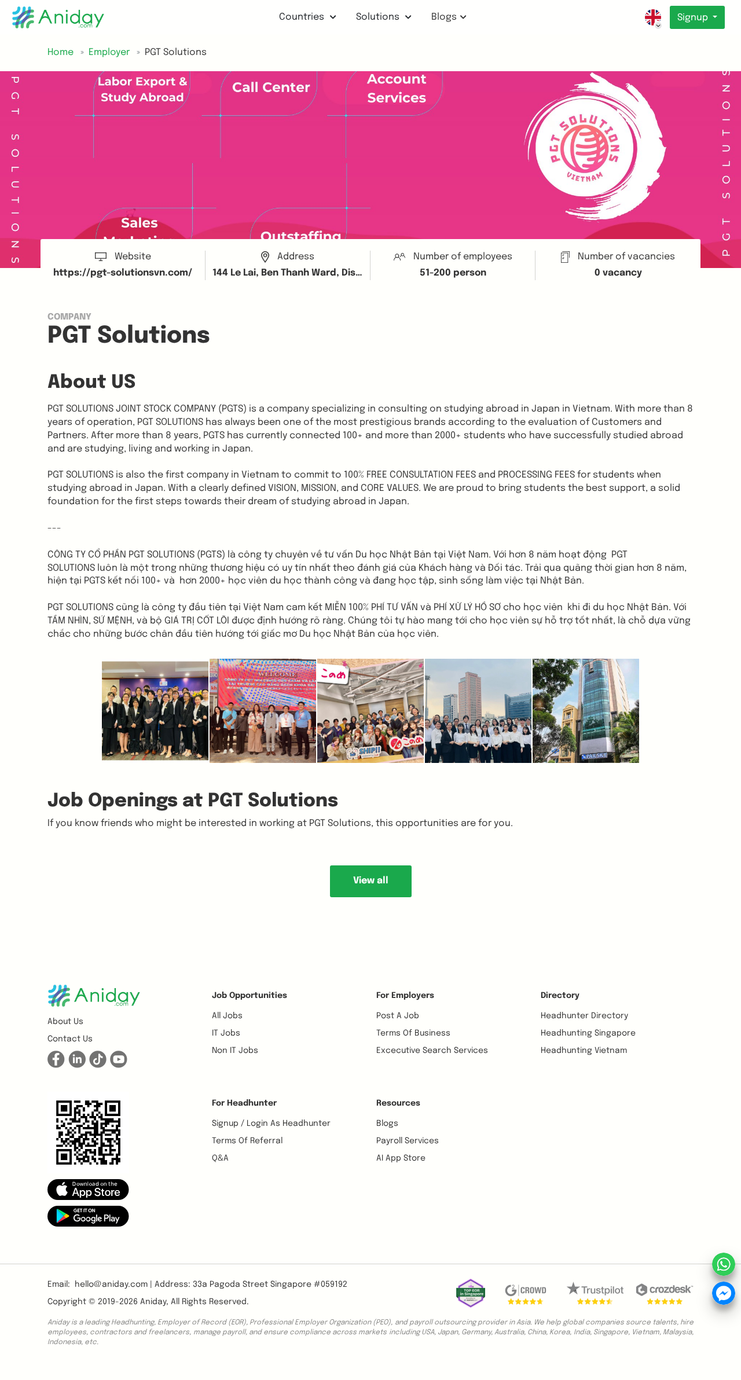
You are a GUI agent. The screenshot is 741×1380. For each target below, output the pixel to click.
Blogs (444, 17)
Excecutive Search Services (432, 1051)
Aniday (153, 1302)
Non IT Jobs (235, 1051)
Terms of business (413, 1033)
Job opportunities (249, 996)
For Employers (405, 996)
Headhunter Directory (584, 1016)
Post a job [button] (397, 1016)
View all (370, 881)
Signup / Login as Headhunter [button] (271, 1124)
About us (65, 1022)
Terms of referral (247, 1141)
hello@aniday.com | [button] (113, 1284)
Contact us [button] (70, 1039)
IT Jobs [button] (226, 1033)
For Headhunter (244, 1103)
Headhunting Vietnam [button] (584, 1051)
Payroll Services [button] (407, 1141)
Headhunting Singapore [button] (588, 1033)
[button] (88, 1190)
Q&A (220, 1158)
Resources (398, 1103)
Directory (560, 996)
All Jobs (227, 1016)
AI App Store (400, 1158)
